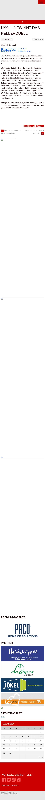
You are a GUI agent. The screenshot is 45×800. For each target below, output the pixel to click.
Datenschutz (15, 785)
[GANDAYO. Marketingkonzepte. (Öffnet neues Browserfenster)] (2, 717)
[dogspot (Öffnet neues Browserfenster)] (22, 677)
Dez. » (41, 757)
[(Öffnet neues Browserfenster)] (4, 781)
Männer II (36, 39)
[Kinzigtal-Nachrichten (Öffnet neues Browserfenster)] (4, 717)
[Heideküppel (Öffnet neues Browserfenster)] (22, 661)
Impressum (6, 785)
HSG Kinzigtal (29, 126)
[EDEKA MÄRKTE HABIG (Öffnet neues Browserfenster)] (2, 708)
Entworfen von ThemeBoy (9, 793)
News (41, 39)
